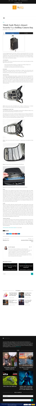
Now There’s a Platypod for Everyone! (26, 368)
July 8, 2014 (29, 269)
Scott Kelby (5, 29)
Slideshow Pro (6, 240)
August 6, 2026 (11, 297)
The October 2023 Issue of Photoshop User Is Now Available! (13, 302)
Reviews (7, 230)
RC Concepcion (7, 269)
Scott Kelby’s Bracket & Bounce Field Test (10, 368)
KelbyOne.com (18, 346)
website (20, 256)
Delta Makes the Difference (10, 386)
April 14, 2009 (11, 29)
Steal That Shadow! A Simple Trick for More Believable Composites (13, 294)
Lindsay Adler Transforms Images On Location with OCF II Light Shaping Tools (26, 388)
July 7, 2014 (14, 269)
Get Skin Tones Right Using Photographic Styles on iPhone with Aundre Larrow (28, 296)
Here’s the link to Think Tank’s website (9, 227)
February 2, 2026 (27, 297)
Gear (3, 22)
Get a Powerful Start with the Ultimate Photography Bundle (28, 303)
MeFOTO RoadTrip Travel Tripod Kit (25, 266)
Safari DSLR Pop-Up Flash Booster (10, 266)
